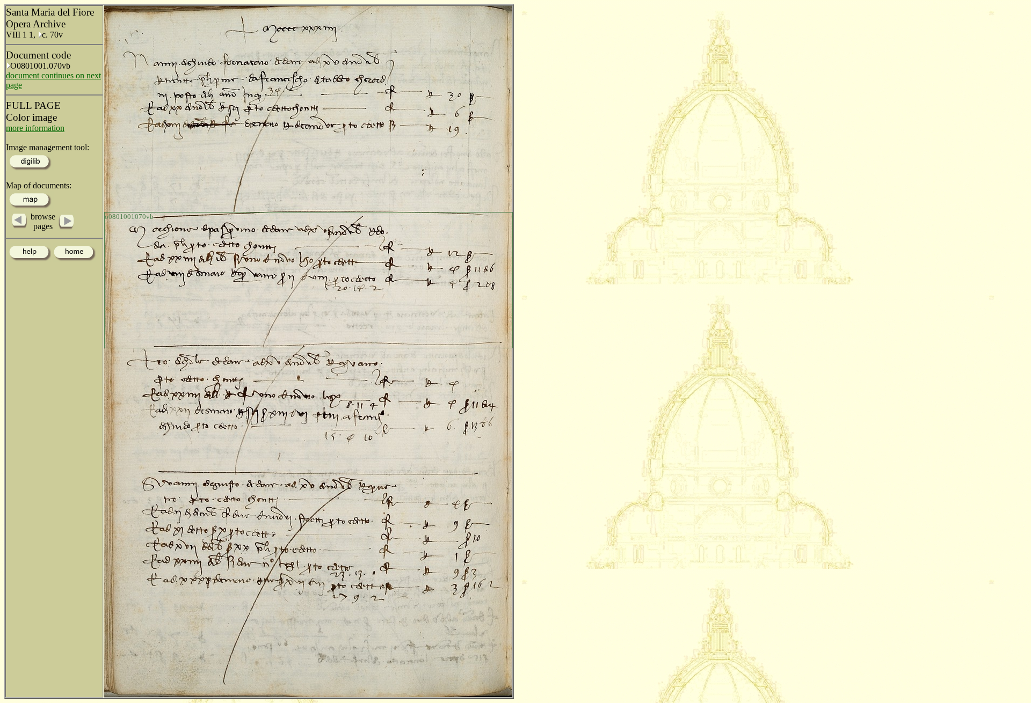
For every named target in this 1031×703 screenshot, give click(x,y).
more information (35, 128)
